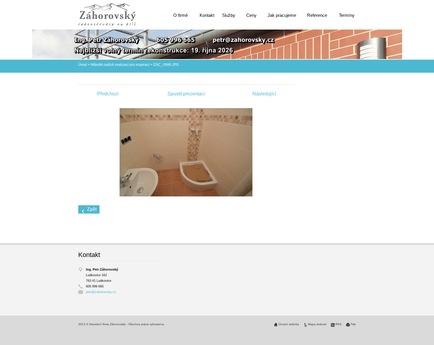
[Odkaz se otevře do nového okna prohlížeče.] (186, 151)
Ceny (251, 15)
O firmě (180, 15)
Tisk (353, 324)
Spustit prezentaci (186, 93)
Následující (264, 93)
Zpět (92, 209)
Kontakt (207, 15)
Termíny (347, 15)
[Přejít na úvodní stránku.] (107, 14)
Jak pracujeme (281, 15)
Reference (317, 15)
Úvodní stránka (288, 324)
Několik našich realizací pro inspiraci (120, 65)
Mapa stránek (317, 324)
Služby (228, 15)
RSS (338, 324)
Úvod (82, 65)
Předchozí (107, 93)
